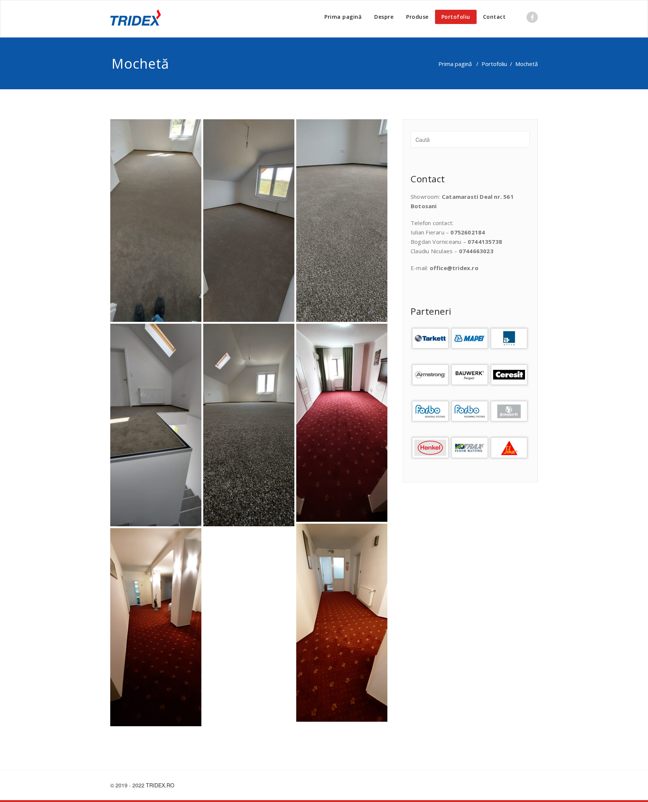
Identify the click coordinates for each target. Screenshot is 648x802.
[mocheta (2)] (248, 220)
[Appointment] (135, 19)
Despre (383, 16)
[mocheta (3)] (341, 220)
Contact (494, 16)
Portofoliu (455, 16)
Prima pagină (343, 16)
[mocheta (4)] (155, 425)
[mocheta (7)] (341, 623)
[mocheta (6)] (341, 423)
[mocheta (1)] (155, 220)
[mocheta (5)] (248, 425)
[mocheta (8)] (155, 627)
